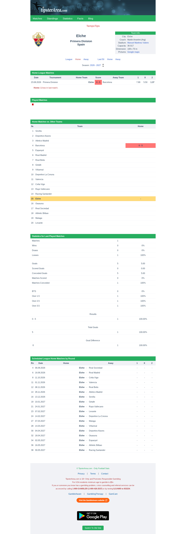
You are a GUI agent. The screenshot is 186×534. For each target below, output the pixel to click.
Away (86, 59)
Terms (93, 473)
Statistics (68, 18)
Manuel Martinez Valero (138, 43)
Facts (80, 18)
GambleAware (74, 494)
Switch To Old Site (93, 528)
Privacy (81, 473)
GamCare (113, 494)
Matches (37, 18)
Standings (52, 18)
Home (110, 59)
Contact (104, 473)
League (69, 59)
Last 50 (101, 59)
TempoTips (93, 25)
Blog (90, 18)
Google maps (133, 52)
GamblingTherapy (95, 494)
